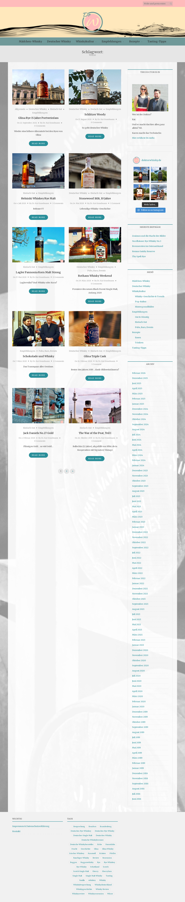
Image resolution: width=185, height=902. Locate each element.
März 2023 (137, 516)
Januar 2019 (138, 768)
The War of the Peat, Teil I (95, 433)
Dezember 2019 (140, 711)
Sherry (95, 871)
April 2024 (137, 450)
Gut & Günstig (142, 317)
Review (96, 858)
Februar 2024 (139, 460)
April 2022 (137, 568)
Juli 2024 (136, 434)
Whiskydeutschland (103, 885)
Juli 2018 (136, 794)
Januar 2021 (138, 645)
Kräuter (102, 853)
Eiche (99, 844)
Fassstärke (110, 844)
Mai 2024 (136, 445)
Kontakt (16, 831)
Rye (98, 862)
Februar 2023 (138, 522)
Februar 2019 (138, 763)
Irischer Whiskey (76, 853)
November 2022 (140, 537)
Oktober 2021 (139, 599)
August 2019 (138, 732)
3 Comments (57, 203)
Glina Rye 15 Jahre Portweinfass (38, 118)
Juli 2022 (136, 552)
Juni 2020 (136, 681)
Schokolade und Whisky (38, 356)
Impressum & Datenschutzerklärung (30, 826)
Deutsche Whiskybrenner (93, 840)
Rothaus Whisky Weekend (95, 275)
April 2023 (137, 511)
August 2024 (138, 429)
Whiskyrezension (96, 894)
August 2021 (138, 609)
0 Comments (39, 126)
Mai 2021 (136, 624)
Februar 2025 (138, 398)
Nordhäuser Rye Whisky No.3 (146, 241)
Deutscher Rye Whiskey (81, 831)
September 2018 (140, 783)
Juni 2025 (136, 383)
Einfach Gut (56, 109)
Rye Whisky (81, 867)
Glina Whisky (107, 849)
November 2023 (140, 475)
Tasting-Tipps (157, 41)
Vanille (82, 880)
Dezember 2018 (140, 773)
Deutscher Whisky (59, 41)
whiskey (92, 880)
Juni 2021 (136, 619)
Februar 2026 (139, 373)
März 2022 (137, 573)
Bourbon (92, 826)
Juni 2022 (136, 558)
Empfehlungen (111, 41)
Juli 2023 (136, 496)
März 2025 (137, 393)
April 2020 (137, 691)
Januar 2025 (138, 404)
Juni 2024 (136, 439)
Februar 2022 (138, 578)
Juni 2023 (136, 501)
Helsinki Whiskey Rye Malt (38, 198)
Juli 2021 (136, 614)
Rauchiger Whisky (81, 858)
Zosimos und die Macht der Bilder (149, 236)
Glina (96, 849)
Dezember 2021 (140, 588)
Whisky (102, 880)
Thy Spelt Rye (139, 256)
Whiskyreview (78, 894)
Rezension (107, 858)
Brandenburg (106, 826)
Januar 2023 (138, 527)
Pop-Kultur (140, 301)
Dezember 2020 (140, 650)
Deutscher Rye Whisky (104, 831)
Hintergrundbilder (144, 306)
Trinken (139, 342)
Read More (38, 143)
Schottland (94, 867)
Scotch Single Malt (81, 871)
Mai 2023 (136, 506)
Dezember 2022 (140, 532)
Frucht (74, 849)
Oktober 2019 (138, 722)
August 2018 (138, 788)
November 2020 (140, 655)
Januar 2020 (138, 706)
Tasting (109, 876)
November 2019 (140, 717)
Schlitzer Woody (95, 114)
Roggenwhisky (87, 862)
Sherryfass (107, 871)
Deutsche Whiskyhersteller (82, 844)
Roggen (73, 862)
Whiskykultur (85, 41)
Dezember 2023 (140, 470)
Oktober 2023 (139, 480)
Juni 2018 (136, 799)
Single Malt (77, 876)
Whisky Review (102, 889)
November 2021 (140, 593)
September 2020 (140, 665)
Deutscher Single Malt (82, 835)
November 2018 (140, 778)
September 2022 (140, 547)
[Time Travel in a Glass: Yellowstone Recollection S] (159, 192)
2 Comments (58, 361)
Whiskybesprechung (82, 885)
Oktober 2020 (139, 660)
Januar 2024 (138, 465)
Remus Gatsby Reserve (143, 251)
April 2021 (137, 629)
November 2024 (140, 414)
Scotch (106, 867)
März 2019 (137, 758)
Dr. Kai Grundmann (51, 123)
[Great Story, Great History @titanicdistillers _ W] (159, 175)
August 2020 (138, 670)
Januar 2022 (138, 583)
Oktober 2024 (139, 419)
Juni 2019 (136, 742)
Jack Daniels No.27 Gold (38, 433)
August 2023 (138, 491)
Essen (138, 337)
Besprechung (79, 826)
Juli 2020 (136, 675)
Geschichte (85, 849)
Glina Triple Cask (95, 356)
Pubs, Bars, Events (96, 270)
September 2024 (140, 424)
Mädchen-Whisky (30, 41)
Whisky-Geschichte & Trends (149, 296)
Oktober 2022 (139, 542)
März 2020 (137, 696)
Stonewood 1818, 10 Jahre (95, 198)
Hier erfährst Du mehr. (143, 138)
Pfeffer (113, 853)
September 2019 (140, 727)
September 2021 (140, 604)
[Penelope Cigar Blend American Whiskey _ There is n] (141, 175)
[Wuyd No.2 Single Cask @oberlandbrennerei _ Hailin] (141, 192)
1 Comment (115, 203)
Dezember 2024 (140, 409)
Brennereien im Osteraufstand (147, 246)
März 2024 (137, 455)
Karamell (92, 853)
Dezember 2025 (140, 378)
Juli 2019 (136, 737)
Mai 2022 (136, 563)
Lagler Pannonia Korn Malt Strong (38, 272)
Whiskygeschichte (84, 889)
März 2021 (137, 634)
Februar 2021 (138, 640)
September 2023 (140, 486)
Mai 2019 (136, 747)
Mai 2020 (136, 686)
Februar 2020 (139, 701)
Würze (110, 894)
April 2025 (137, 388)
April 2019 (137, 753)
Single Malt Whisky (94, 876)
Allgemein (20, 109)
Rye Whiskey (109, 862)
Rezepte (134, 41)
